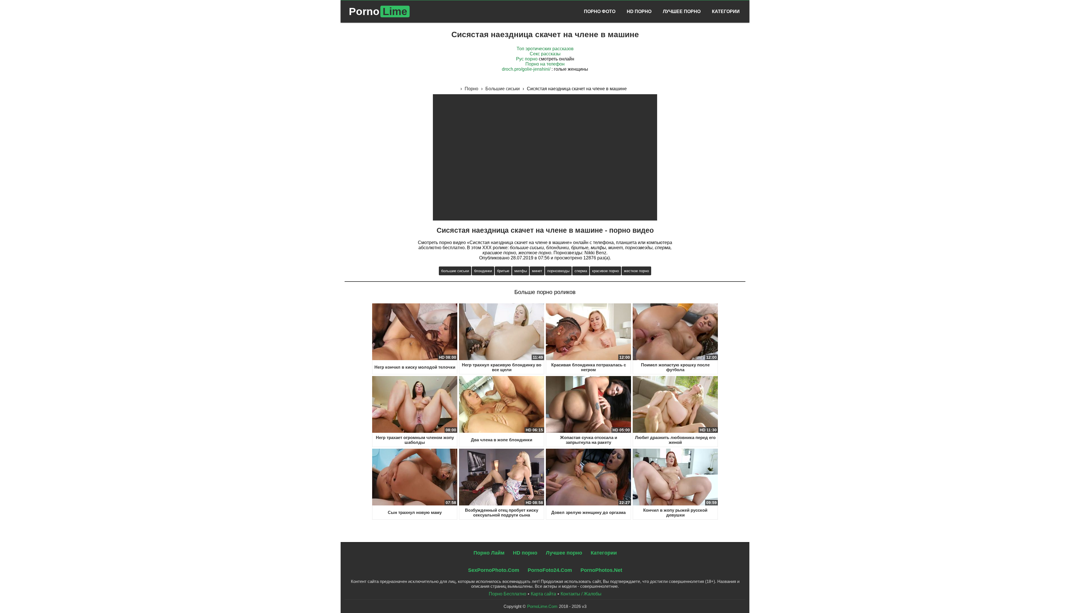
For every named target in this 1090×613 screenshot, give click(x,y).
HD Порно (639, 11)
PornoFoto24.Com (550, 570)
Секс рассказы (545, 53)
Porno (378, 11)
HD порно (525, 553)
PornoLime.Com (542, 606)
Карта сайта (543, 593)
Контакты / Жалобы (581, 593)
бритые (503, 271)
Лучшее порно (564, 553)
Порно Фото (599, 11)
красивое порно (605, 271)
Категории (726, 11)
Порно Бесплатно (507, 593)
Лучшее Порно (682, 11)
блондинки (483, 271)
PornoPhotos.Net (601, 570)
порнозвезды (558, 271)
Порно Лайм (488, 553)
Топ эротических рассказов (545, 48)
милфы (520, 271)
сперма (581, 271)
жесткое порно (636, 271)
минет (537, 271)
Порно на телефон (545, 64)
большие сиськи (455, 271)
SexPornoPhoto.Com (493, 570)
